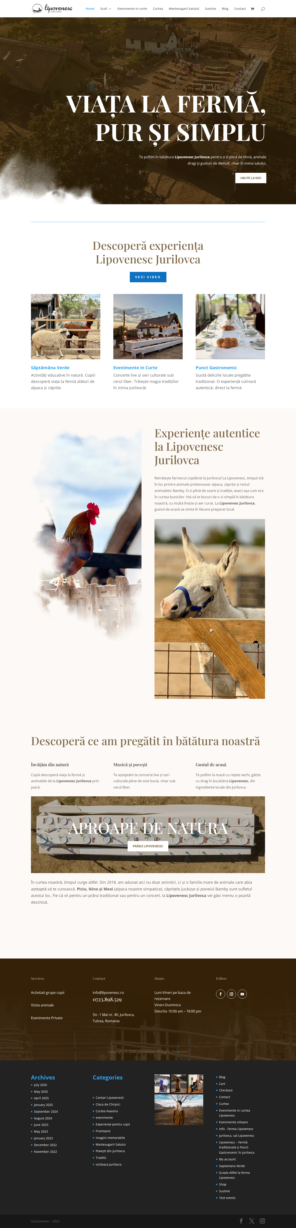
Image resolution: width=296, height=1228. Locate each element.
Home (90, 9)
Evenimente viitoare (233, 1122)
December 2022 (45, 1145)
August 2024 (43, 1118)
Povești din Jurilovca (110, 1151)
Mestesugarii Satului (184, 9)
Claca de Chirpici (108, 1104)
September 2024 (46, 1111)
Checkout (226, 1090)
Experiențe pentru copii (113, 1124)
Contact (240, 9)
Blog (225, 9)
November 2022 (45, 1152)
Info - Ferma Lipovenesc (236, 1129)
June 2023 (41, 1125)
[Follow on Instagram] (231, 994)
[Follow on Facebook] (220, 994)
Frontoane (103, 1131)
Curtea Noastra (107, 1111)
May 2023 (41, 1131)
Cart (222, 1084)
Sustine (210, 9)
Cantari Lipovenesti (110, 1098)
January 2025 (43, 1105)
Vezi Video (148, 277)
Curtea (158, 9)
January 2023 (43, 1138)
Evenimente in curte (132, 9)
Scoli (103, 9)
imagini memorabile (110, 1138)
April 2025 (41, 1098)
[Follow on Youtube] (242, 994)
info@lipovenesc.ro (108, 992)
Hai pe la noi (251, 178)
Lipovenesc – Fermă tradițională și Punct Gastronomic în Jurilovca (236, 1147)
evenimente (104, 1117)
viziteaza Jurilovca (109, 1164)
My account (227, 1159)
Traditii (101, 1158)
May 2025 (41, 1091)
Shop (222, 1184)
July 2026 (40, 1085)
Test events (227, 1198)
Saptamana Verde (232, 1166)
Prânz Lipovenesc (148, 846)
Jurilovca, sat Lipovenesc (236, 1135)
